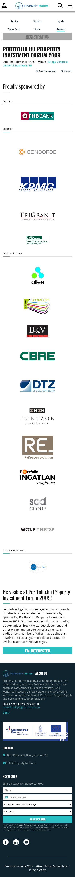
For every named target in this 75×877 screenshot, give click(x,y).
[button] (46, 71)
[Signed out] (4, 7)
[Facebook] (6, 842)
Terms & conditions (56, 866)
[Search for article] (60, 6)
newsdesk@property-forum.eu (21, 707)
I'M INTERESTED (37, 651)
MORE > (6, 713)
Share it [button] (68, 71)
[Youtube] (26, 842)
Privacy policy (37, 869)
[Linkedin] (16, 842)
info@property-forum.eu (22, 763)
